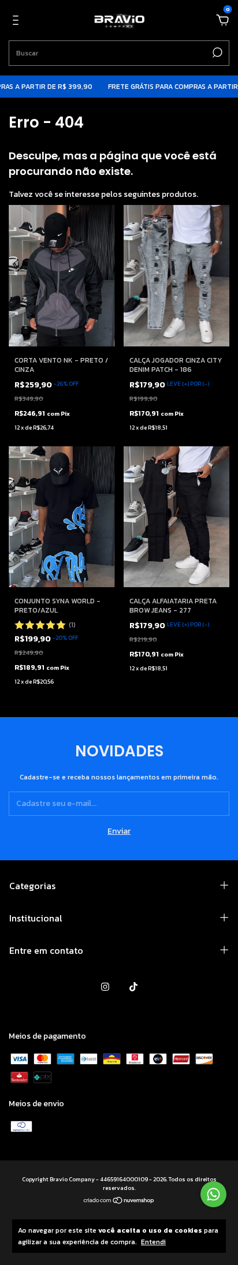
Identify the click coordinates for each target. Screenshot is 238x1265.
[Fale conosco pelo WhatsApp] (213, 1194)
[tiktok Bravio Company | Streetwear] (133, 987)
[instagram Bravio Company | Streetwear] (105, 987)
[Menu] (18, 21)
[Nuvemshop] (119, 1201)
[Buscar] (216, 53)
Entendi (153, 1242)
